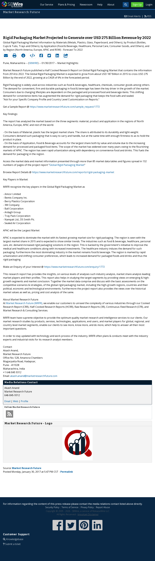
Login (149, 4)
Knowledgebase (14, 539)
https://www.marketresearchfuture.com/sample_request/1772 (65, 106)
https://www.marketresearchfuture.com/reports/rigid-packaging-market (73, 172)
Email (7, 401)
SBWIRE (33, 63)
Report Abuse (103, 507)
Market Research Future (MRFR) (24, 303)
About (110, 4)
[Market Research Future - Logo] (77, 459)
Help (99, 4)
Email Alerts (134, 16)
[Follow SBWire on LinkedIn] (97, 530)
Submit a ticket (13, 544)
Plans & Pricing (66, 4)
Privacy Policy (87, 507)
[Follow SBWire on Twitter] (71, 530)
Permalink (66, 471)
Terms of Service (70, 507)
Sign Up (137, 4)
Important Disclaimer (88, 514)
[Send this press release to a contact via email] (6, 55)
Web (15, 401)
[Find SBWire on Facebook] (57, 530)
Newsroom (86, 4)
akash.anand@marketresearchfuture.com (33, 376)
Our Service (46, 4)
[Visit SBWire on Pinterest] (84, 530)
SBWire (12, 4)
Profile (24, 401)
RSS (149, 16)
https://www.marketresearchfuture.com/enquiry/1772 (74, 266)
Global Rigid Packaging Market (66, 165)
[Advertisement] (77, 25)
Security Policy (52, 507)
